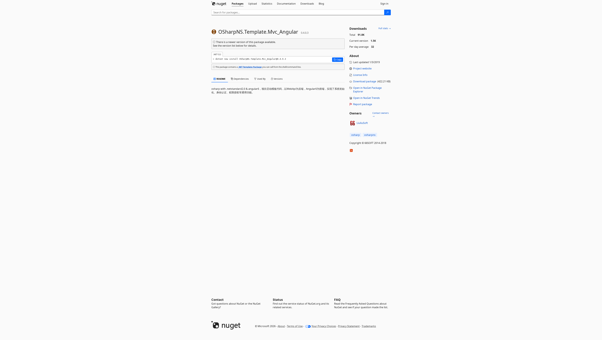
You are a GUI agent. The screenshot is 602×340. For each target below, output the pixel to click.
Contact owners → (380, 114)
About (281, 326)
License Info (360, 75)
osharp (355, 135)
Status (278, 300)
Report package (362, 104)
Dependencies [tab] (241, 78)
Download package (364, 81)
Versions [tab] (278, 78)
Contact (217, 300)
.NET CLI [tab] (217, 54)
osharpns (370, 135)
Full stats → (385, 28)
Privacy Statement (349, 326)
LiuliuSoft (362, 123)
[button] (337, 59)
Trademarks (369, 326)
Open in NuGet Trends (366, 98)
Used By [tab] (261, 78)
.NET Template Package (250, 66)
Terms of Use (295, 326)
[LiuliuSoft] (352, 123)
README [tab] (221, 78)
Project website (362, 68)
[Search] (387, 12)
